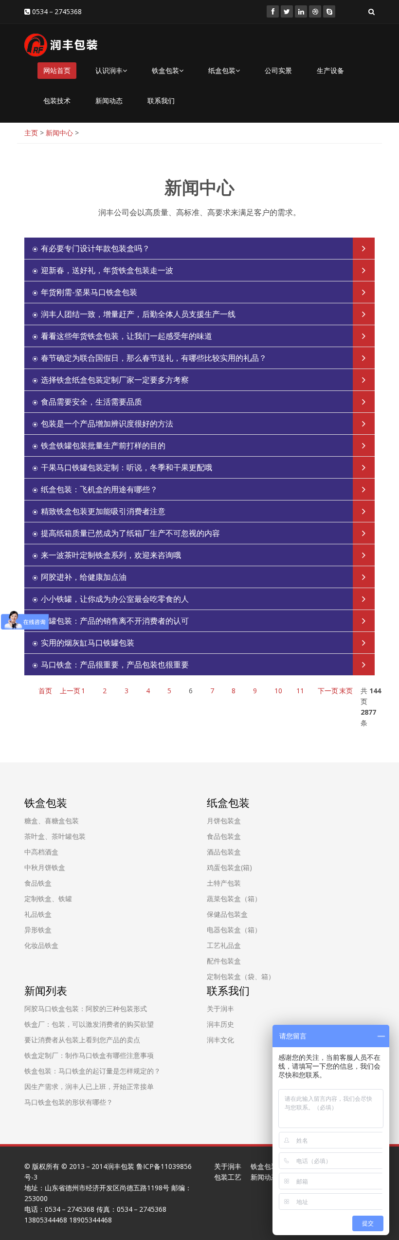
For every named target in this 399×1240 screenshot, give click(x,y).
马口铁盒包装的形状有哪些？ (68, 1102)
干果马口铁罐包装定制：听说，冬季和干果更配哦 (126, 467)
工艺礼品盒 (224, 945)
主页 (31, 132)
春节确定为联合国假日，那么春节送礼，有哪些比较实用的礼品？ (154, 357)
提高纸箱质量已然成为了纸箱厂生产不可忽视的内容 (130, 533)
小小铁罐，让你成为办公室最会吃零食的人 (115, 598)
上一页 (70, 690)
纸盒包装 (222, 70)
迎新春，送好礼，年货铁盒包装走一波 (107, 270)
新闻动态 (109, 100)
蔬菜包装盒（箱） (234, 898)
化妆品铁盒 (41, 945)
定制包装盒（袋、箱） (241, 976)
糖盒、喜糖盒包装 (51, 820)
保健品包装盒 (227, 914)
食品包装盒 (224, 836)
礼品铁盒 (38, 914)
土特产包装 (224, 883)
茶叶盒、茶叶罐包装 (55, 836)
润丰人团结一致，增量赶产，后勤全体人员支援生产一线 (138, 314)
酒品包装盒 (224, 851)
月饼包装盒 (224, 820)
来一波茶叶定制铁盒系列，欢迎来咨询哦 (111, 555)
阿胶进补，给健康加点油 (84, 577)
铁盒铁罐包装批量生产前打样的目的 (103, 445)
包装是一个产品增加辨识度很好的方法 (107, 423)
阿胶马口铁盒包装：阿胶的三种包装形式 (85, 1008)
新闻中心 (59, 132)
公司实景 (278, 70)
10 (278, 690)
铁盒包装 (165, 70)
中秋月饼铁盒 (44, 867)
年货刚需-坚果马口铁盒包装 (89, 292)
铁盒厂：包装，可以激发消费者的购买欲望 (89, 1024)
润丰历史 (220, 1024)
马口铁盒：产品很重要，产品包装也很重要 (115, 664)
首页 (45, 690)
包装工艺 (227, 1177)
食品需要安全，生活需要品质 (91, 401)
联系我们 (161, 100)
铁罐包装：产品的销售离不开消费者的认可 (115, 620)
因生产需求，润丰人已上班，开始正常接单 (89, 1086)
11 (300, 690)
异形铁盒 (38, 929)
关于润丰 (220, 1008)
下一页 (328, 690)
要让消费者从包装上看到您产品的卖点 (82, 1039)
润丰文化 (220, 1039)
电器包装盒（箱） (234, 929)
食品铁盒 (38, 883)
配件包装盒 (224, 960)
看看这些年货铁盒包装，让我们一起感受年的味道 (126, 336)
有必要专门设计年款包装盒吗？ (95, 248)
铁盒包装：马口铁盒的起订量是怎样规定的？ (92, 1070)
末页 (346, 690)
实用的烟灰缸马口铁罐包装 (87, 642)
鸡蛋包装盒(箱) (229, 867)
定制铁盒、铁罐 (48, 898)
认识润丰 (109, 70)
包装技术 (57, 100)
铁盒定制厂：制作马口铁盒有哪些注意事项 (89, 1055)
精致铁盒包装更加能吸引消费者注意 (103, 511)
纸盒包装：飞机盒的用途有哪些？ (99, 489)
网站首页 (57, 70)
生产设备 (330, 70)
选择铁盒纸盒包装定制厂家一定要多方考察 (115, 379)
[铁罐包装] (273, 11)
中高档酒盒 (41, 851)
